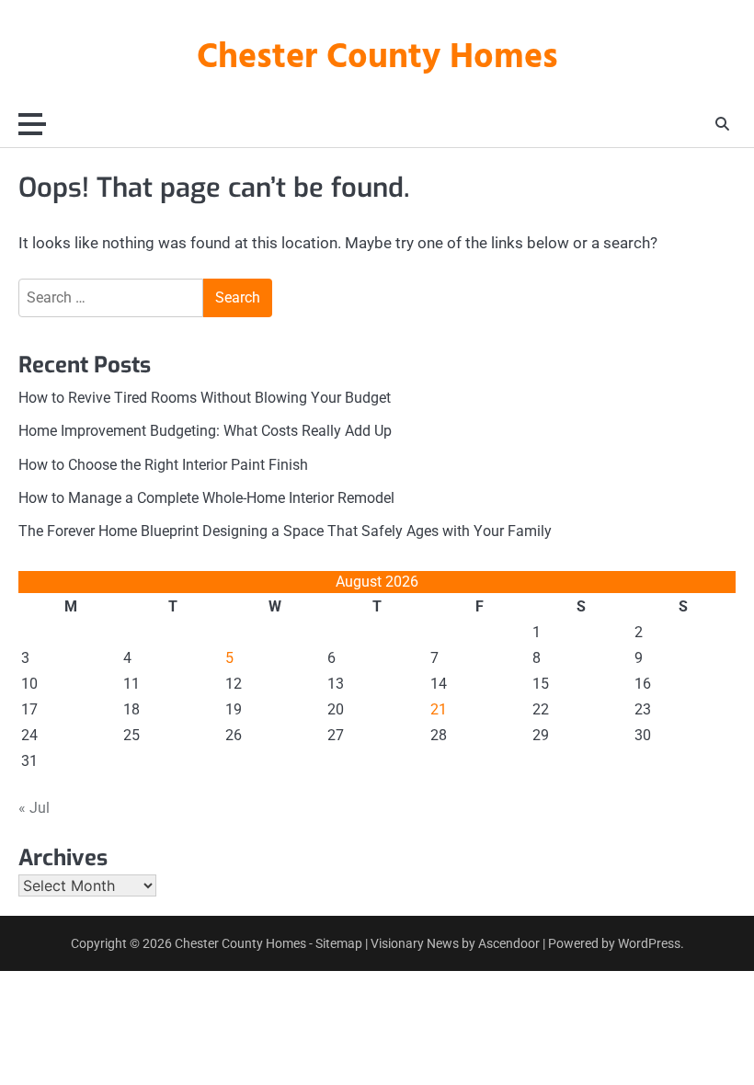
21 (438, 709)
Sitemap (338, 943)
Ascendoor (509, 943)
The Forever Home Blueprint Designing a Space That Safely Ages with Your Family (285, 531)
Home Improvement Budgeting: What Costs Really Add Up (205, 431)
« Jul (34, 808)
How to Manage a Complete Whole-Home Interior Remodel (206, 498)
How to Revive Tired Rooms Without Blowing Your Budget (204, 398)
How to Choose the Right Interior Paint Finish (163, 465)
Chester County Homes (377, 58)
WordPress (649, 943)
